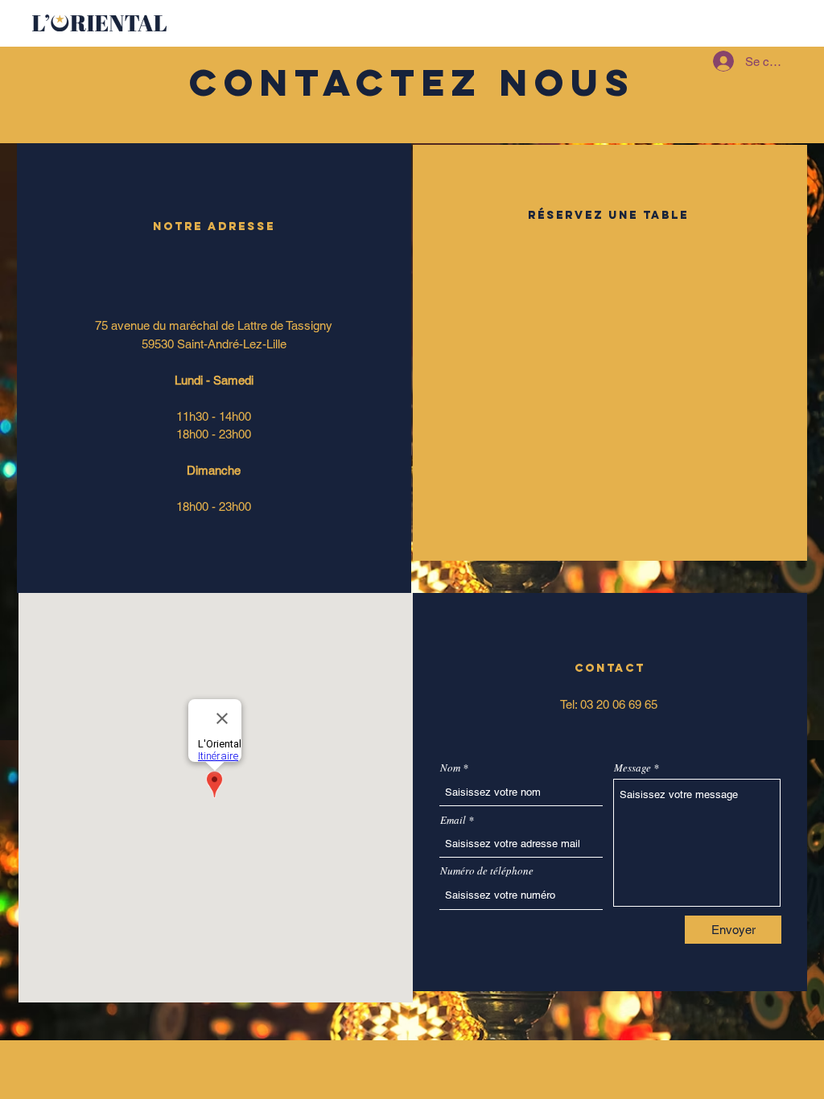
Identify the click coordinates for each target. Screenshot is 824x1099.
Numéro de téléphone (487, 871)
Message (632, 768)
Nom (450, 768)
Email (453, 820)
